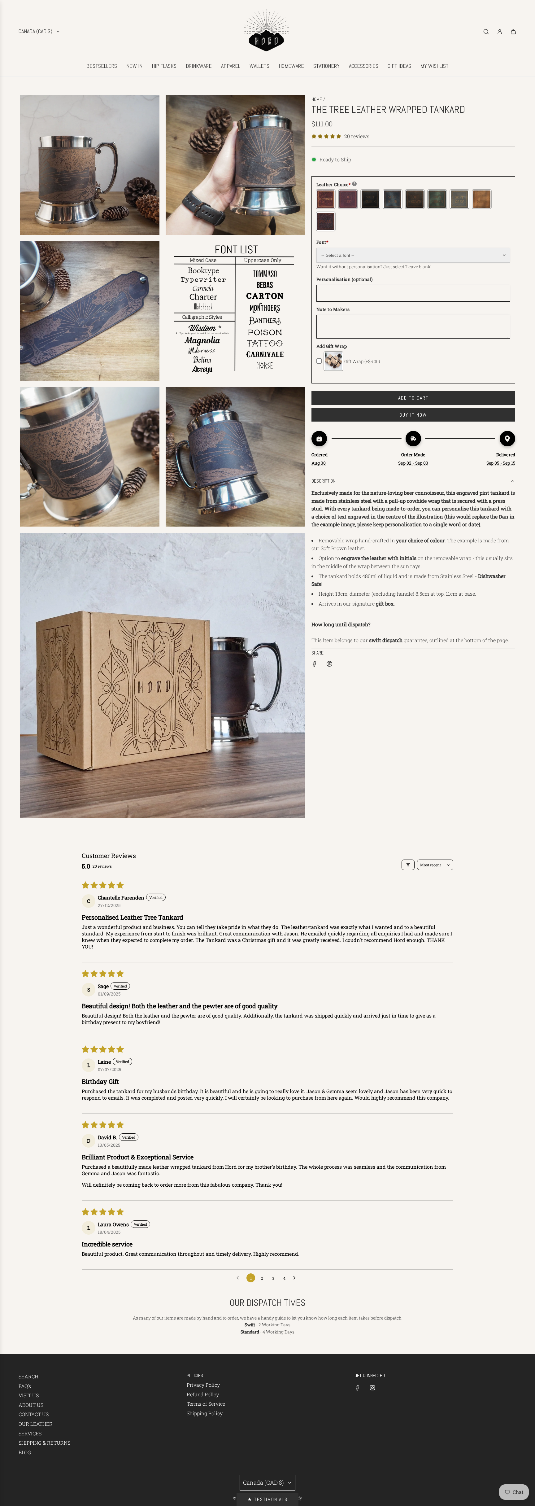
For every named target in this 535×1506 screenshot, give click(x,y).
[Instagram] (372, 1387)
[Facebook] (357, 1387)
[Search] (486, 31)
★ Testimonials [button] (267, 1499)
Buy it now (413, 415)
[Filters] (408, 865)
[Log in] (500, 31)
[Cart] (513, 31)
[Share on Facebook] (314, 665)
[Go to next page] (296, 1278)
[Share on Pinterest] (329, 665)
